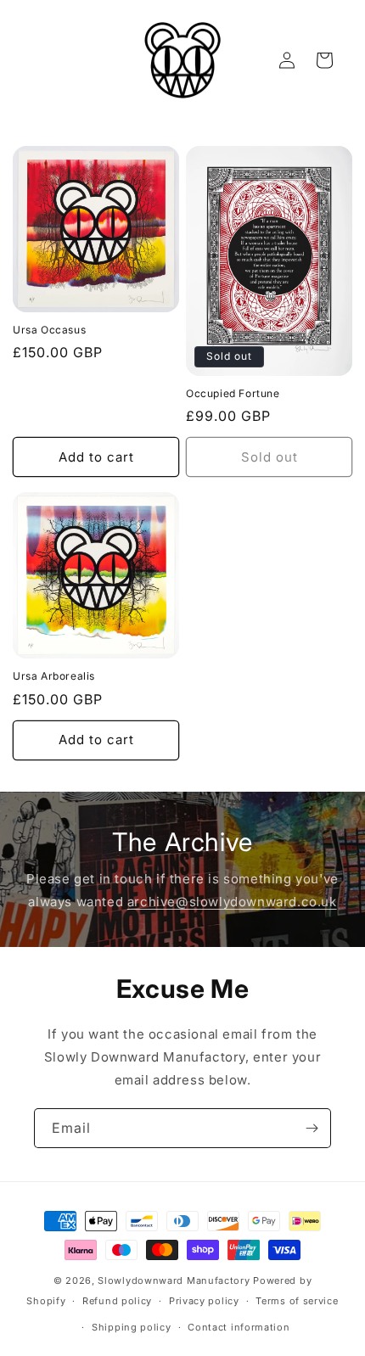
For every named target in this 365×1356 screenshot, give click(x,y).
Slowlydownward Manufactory (174, 1280)
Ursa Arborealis (54, 676)
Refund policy (117, 1301)
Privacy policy (204, 1301)
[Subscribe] (311, 1128)
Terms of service (297, 1301)
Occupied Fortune (233, 393)
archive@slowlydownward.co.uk (232, 902)
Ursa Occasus (49, 329)
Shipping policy (131, 1327)
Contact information (238, 1327)
